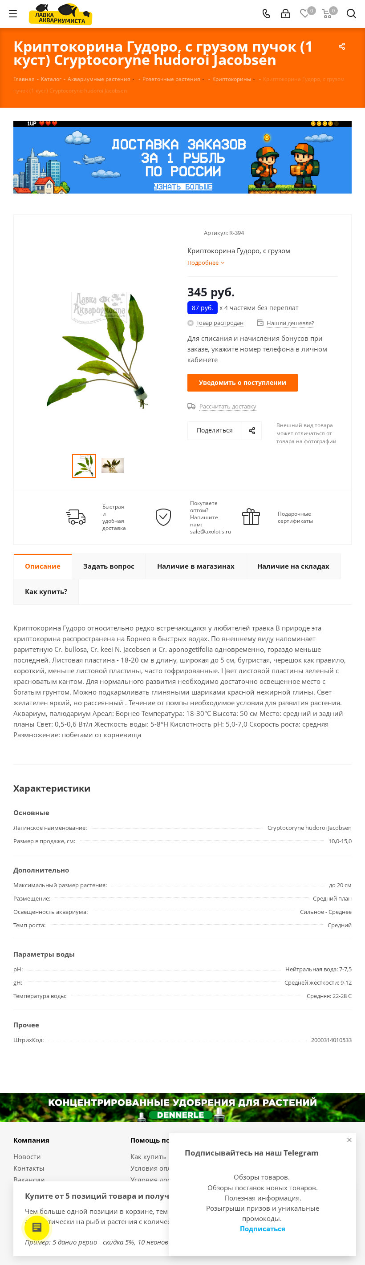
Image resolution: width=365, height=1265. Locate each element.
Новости (27, 1156)
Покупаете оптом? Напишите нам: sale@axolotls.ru (210, 517)
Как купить (148, 1156)
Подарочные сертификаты (295, 517)
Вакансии (29, 1179)
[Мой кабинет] (285, 13)
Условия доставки (159, 1179)
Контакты (29, 1168)
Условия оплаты (156, 1168)
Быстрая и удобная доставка (114, 517)
